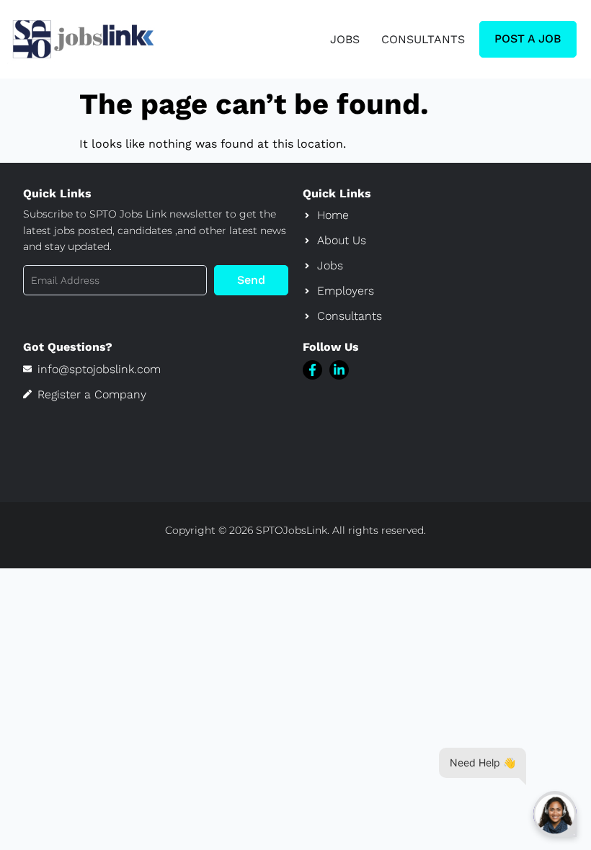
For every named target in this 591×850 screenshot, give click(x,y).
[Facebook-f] (312, 370)
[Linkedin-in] (339, 370)
